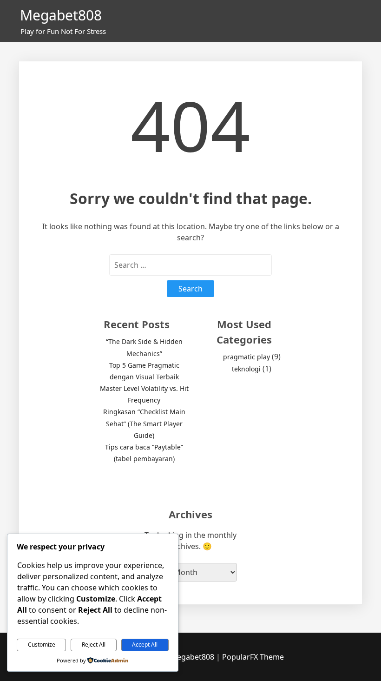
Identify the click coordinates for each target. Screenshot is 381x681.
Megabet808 (61, 15)
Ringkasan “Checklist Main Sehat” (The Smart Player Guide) (144, 423)
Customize (41, 644)
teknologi (246, 368)
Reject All (93, 644)
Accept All (145, 644)
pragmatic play (246, 356)
